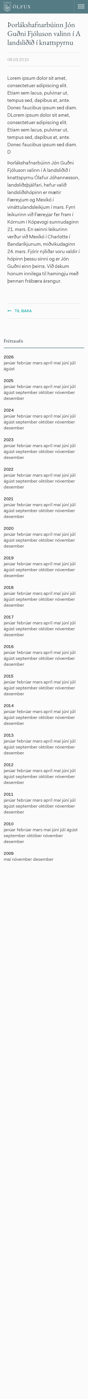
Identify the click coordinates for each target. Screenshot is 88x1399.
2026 (8, 357)
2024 (8, 410)
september (27, 393)
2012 (8, 765)
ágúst (9, 369)
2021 (8, 499)
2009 (8, 854)
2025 (8, 381)
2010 (8, 824)
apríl (49, 363)
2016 (8, 647)
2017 (8, 617)
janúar (10, 363)
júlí (73, 363)
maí (58, 363)
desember (14, 399)
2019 (8, 558)
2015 (8, 676)
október (47, 393)
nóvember (65, 393)
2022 (8, 470)
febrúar (25, 363)
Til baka (23, 311)
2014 (8, 706)
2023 (8, 440)
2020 (8, 529)
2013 (8, 735)
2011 (8, 795)
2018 (8, 588)
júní (66, 363)
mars (38, 363)
